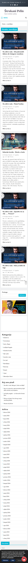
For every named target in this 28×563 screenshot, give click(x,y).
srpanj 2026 (6, 415)
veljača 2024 (6, 509)
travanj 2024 (6, 503)
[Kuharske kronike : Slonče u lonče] (14, 141)
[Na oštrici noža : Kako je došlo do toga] (14, 255)
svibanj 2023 (6, 538)
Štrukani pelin (14, 11)
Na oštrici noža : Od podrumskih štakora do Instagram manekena (13, 53)
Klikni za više (6, 80)
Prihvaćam (5, 560)
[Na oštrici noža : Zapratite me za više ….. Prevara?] (14, 201)
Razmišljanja (6, 363)
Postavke (20, 560)
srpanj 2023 (6, 532)
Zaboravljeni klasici (8, 376)
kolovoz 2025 (6, 451)
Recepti (5, 370)
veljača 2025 (6, 470)
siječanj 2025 (6, 474)
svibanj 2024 (6, 499)
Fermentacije (6, 341)
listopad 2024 (6, 483)
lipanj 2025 (6, 457)
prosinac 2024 (7, 477)
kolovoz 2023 (6, 529)
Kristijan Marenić (8, 56)
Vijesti (4, 373)
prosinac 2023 (7, 516)
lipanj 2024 (6, 496)
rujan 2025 (6, 448)
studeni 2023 (6, 519)
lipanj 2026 (6, 419)
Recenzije (5, 367)
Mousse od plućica (8, 403)
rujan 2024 (6, 487)
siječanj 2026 (6, 435)
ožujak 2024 (6, 506)
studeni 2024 (6, 480)
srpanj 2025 (6, 454)
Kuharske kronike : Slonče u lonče (14, 152)
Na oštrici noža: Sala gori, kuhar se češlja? (14, 385)
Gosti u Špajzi (6, 344)
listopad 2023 (6, 522)
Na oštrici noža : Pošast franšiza (13, 104)
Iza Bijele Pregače (7, 347)
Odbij (13, 560)
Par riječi (5, 360)
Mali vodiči (6, 354)
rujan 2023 (6, 525)
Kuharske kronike (7, 148)
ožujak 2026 (6, 428)
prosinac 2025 (7, 438)
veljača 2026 (6, 432)
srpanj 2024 (6, 493)
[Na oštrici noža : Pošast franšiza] (14, 93)
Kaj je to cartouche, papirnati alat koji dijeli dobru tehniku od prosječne (14, 389)
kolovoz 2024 (6, 490)
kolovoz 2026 (6, 412)
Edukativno (6, 338)
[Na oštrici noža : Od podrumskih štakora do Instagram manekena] (14, 41)
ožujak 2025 (6, 467)
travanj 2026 (6, 425)
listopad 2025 (6, 444)
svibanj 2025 (6, 461)
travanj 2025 (6, 464)
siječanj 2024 (6, 512)
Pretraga (4, 292)
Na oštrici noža (7, 48)
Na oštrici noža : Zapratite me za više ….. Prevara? (13, 213)
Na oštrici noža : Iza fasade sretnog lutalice (10, 3)
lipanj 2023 (6, 535)
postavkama (10, 557)
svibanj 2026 (6, 422)
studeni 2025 (6, 441)
